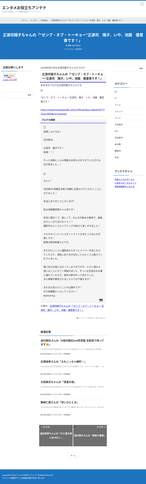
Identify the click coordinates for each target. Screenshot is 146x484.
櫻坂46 (118, 150)
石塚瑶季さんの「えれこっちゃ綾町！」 (64, 361)
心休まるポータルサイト (126, 183)
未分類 (118, 144)
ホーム (73, 455)
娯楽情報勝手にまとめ (125, 186)
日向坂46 (119, 137)
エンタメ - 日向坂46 (74, 49)
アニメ (118, 104)
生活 (117, 157)
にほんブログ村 (10, 79)
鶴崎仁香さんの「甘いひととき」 (60, 402)
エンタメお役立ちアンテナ (24, 7)
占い (117, 131)
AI (116, 91)
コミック (119, 111)
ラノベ (118, 118)
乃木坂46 (119, 124)
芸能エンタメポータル (125, 179)
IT (115, 98)
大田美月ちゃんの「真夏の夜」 (59, 382)
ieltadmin (101, 318)
